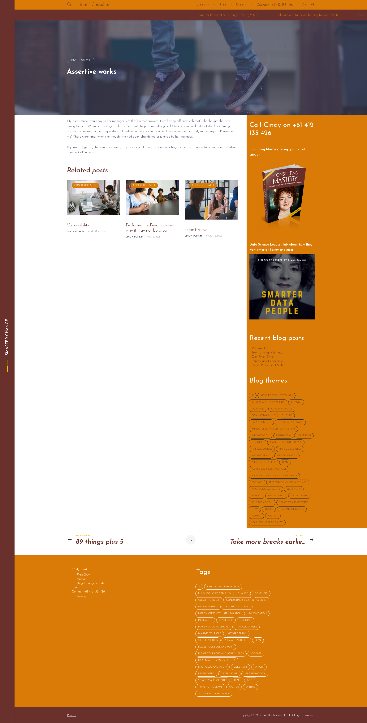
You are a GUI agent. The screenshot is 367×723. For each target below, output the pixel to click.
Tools (269, 509)
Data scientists (261, 422)
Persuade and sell (263, 462)
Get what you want (290, 422)
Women (256, 516)
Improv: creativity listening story (273, 429)
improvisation (261, 435)
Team (255, 509)
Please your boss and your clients (274, 476)
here (91, 152)
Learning (257, 442)
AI (253, 395)
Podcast (257, 482)
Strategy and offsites (293, 502)
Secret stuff (299, 496)
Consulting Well (80, 60)
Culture (287, 415)
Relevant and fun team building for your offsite (256, 15)
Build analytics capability (268, 402)
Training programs (292, 509)
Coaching (258, 409)
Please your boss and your (269, 469)
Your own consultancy (267, 522)
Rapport (256, 496)
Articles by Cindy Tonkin (276, 395)
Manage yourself (290, 449)
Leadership (304, 435)
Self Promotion (262, 502)
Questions (294, 489)
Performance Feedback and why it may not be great (150, 228)
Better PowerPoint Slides (268, 365)
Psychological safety (266, 489)
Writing (273, 516)
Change (296, 402)
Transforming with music (267, 352)
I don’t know (195, 230)
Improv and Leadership (267, 361)
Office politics (287, 456)
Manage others (262, 449)
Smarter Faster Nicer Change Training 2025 (176, 15)
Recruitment (276, 496)
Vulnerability (78, 225)
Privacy (71, 715)
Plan (285, 462)
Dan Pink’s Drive (263, 357)
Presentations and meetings (287, 482)
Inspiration (283, 435)
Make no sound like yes (286, 442)
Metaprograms (261, 456)
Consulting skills (263, 415)
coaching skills (281, 409)
